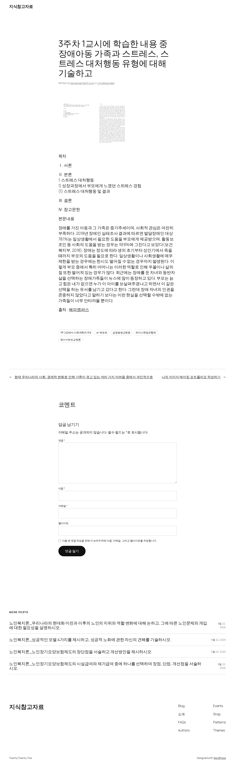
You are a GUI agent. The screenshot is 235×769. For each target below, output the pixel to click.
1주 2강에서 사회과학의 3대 (75, 332)
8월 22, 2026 (222, 625)
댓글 (61, 440)
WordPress (220, 758)
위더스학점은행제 (145, 332)
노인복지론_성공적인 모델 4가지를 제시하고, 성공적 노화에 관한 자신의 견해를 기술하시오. (90, 639)
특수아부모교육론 (70, 339)
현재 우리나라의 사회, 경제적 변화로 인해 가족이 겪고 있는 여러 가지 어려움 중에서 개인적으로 (84, 377)
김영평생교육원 (121, 332)
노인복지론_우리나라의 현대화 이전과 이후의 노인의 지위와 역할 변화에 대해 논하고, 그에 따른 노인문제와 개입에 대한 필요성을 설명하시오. (108, 625)
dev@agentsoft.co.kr (82, 83)
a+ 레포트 (101, 332)
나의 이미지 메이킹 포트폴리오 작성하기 (191, 377)
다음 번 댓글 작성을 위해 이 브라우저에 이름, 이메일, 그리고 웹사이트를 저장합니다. (109, 540)
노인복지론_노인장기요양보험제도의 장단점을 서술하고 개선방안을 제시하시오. (80, 652)
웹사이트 (63, 523)
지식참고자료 (21, 6)
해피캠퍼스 (79, 309)
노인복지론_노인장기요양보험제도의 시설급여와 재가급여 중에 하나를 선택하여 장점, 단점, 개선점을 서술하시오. (105, 665)
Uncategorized (105, 83)
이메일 (63, 506)
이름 (61, 488)
